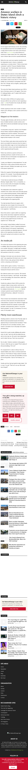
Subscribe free (9, 386)
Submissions (4, 695)
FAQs (2, 693)
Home (2, 667)
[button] (26, 2)
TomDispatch (4, 712)
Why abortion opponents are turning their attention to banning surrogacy (17, 546)
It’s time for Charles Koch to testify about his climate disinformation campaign (7, 444)
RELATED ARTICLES (6, 452)
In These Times (4, 724)
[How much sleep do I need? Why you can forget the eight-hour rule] (4, 622)
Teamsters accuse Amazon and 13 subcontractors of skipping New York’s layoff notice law (18, 532)
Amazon (7, 426)
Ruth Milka (10, 632)
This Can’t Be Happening (7, 708)
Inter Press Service (5, 719)
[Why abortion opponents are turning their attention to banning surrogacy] (4, 546)
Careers (2, 691)
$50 (18, 415)
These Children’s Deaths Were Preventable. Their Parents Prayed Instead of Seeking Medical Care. (17, 652)
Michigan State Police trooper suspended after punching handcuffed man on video (20, 445)
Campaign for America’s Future (8, 710)
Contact (3, 697)
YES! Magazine (4, 721)
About (2, 686)
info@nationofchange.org (17, 750)
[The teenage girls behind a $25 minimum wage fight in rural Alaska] (4, 465)
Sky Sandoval (11, 640)
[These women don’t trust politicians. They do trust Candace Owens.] (4, 646)
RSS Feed (3, 678)
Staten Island (16, 426)
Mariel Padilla (11, 648)
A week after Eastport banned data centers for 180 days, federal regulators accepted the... (17, 628)
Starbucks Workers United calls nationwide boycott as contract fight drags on (18, 457)
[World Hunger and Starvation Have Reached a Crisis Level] (4, 507)
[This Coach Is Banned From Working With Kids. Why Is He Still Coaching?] (4, 539)
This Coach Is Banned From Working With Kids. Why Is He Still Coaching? (17, 539)
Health (2, 473)
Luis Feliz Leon (5, 20)
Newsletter (3, 669)
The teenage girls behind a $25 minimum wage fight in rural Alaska (18, 465)
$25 (12, 415)
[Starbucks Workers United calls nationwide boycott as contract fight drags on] (4, 457)
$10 (5, 415)
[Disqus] (14, 576)
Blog (2, 673)
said (5, 102)
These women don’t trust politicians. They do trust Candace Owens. (17, 644)
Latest (2, 671)
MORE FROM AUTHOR (18, 452)
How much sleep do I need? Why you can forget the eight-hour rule (17, 620)
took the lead (10, 52)
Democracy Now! (5, 715)
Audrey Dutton (11, 656)
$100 (5, 420)
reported (18, 289)
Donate (2, 688)
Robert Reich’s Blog (5, 706)
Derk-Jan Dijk (11, 623)
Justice (2, 9)
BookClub (3, 675)
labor (11, 426)
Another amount (15, 420)
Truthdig (3, 717)
